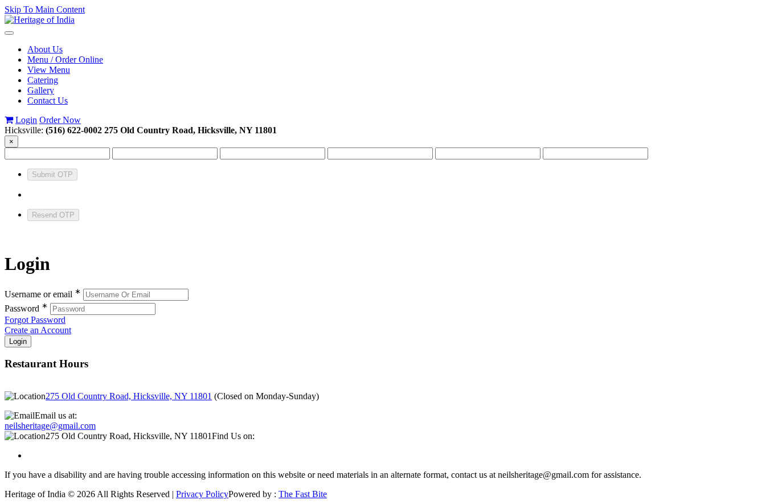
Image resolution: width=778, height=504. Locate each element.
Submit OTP (52, 174)
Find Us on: (233, 436)
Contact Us (47, 100)
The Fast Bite (303, 494)
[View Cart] (9, 120)
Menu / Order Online (65, 59)
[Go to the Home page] (40, 19)
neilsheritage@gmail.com (50, 426)
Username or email (43, 294)
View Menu (48, 70)
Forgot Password (35, 320)
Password (26, 308)
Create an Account (38, 330)
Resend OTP (53, 215)
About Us (45, 49)
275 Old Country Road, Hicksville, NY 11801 (129, 396)
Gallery (40, 90)
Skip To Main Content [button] (45, 9)
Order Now (60, 120)
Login (26, 120)
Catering (42, 80)
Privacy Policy (202, 494)
